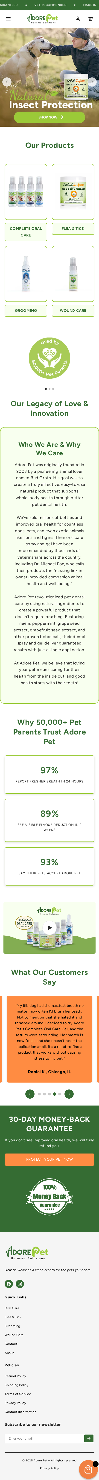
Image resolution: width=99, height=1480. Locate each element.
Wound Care (14, 1335)
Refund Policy (15, 1376)
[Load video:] (49, 928)
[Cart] (90, 18)
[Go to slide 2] (49, 389)
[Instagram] (20, 1284)
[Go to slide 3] (53, 389)
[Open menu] (8, 18)
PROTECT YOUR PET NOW (49, 1159)
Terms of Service (18, 1394)
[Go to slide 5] (59, 1094)
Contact (11, 1344)
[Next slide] (92, 82)
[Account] (77, 18)
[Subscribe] (88, 1438)
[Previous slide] (7, 82)
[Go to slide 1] (46, 389)
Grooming (12, 1326)
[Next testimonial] (69, 1094)
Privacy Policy (15, 1403)
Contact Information (20, 1412)
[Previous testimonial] (30, 1094)
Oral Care (12, 1308)
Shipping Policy (17, 1385)
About (9, 1353)
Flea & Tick (13, 1317)
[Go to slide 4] (54, 1094)
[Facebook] (9, 1284)
